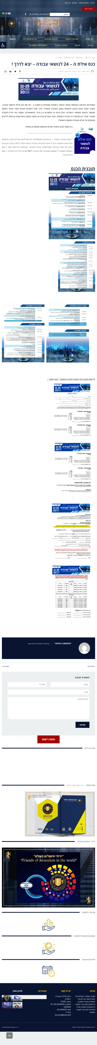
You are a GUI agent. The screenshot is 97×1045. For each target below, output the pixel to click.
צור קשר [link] (67, 3)
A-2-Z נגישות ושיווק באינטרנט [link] (10, 1027)
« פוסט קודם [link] (91, 666)
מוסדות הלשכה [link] (83, 3)
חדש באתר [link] (17, 990)
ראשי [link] (93, 58)
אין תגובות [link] (61, 71)
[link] (3, 45)
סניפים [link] (74, 3)
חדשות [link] (87, 58)
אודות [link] (93, 3)
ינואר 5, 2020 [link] (76, 71)
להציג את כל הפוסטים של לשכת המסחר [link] (39, 644)
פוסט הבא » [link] (5, 666)
